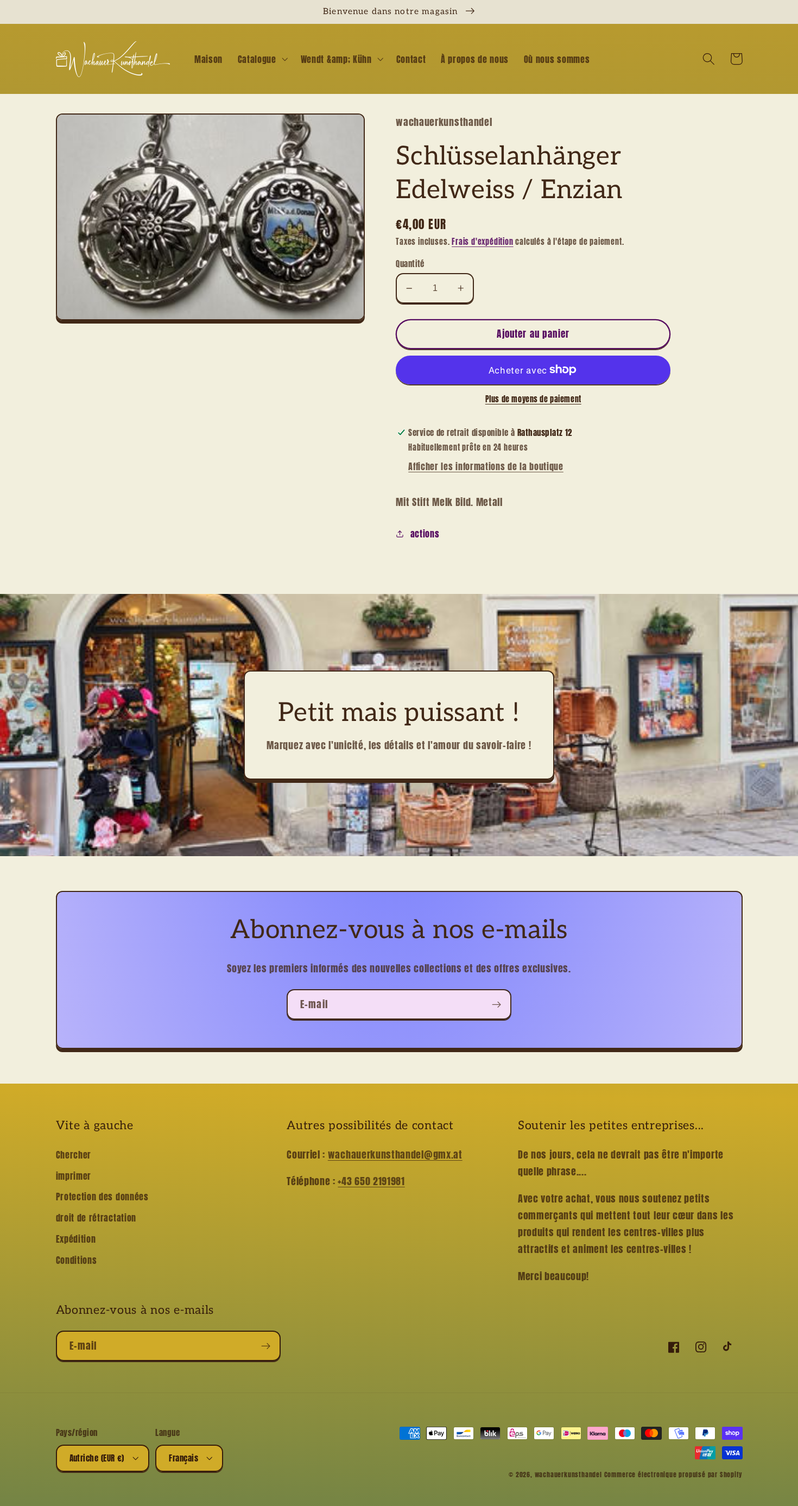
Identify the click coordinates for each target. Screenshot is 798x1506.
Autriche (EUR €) (96, 1458)
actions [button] (424, 533)
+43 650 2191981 (371, 1180)
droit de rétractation (96, 1217)
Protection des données (102, 1196)
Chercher (74, 1154)
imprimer (74, 1175)
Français (183, 1458)
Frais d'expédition (483, 242)
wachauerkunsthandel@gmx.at (395, 1154)
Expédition (76, 1238)
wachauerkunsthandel (568, 1474)
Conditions (76, 1260)
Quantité (410, 263)
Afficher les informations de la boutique (485, 466)
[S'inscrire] (496, 1004)
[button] (261, 59)
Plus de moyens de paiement (533, 399)
